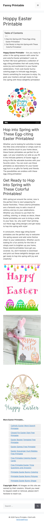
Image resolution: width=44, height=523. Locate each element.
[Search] (38, 506)
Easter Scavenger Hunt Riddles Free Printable (24, 452)
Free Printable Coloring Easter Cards (23, 459)
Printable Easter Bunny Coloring (24, 472)
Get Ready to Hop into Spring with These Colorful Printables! (22, 45)
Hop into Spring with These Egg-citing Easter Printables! (20, 40)
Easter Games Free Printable (23, 447)
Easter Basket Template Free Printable (23, 441)
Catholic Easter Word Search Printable (23, 427)
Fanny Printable (13, 5)
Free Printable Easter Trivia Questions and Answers (22, 466)
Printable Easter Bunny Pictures (24, 476)
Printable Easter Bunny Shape (23, 481)
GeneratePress (22, 520)
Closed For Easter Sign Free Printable (23, 434)
